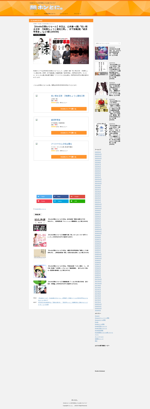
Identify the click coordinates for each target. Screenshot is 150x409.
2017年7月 (98, 289)
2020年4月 (98, 221)
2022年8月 (98, 162)
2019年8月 (98, 237)
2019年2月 (98, 250)
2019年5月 (98, 243)
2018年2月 (98, 275)
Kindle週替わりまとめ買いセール (104, 332)
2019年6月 (98, 241)
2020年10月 (98, 208)
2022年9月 (98, 160)
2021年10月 (98, 183)
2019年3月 (98, 248)
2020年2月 (98, 225)
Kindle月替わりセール (101, 328)
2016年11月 (98, 306)
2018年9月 (98, 260)
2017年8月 (98, 287)
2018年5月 (98, 268)
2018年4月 (98, 271)
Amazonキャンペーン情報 (102, 318)
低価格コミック (99, 339)
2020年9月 (98, 210)
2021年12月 (98, 179)
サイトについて (64, 13)
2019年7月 (98, 239)
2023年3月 (98, 152)
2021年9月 (98, 185)
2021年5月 (98, 193)
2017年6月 (98, 291)
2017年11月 (98, 281)
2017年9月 (98, 285)
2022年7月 (98, 164)
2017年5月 (98, 293)
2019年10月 (98, 233)
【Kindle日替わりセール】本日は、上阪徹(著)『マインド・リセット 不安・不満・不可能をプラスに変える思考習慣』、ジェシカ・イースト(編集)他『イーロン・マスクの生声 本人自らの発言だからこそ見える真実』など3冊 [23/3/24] (114, 135)
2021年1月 (98, 202)
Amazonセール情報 (100, 320)
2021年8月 (98, 187)
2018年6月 (98, 266)
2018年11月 (98, 256)
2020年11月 (98, 206)
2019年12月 (98, 229)
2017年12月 (98, 279)
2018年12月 (98, 254)
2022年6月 (98, 166)
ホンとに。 (75, 400)
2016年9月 (98, 310)
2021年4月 (98, 196)
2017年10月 (98, 283)
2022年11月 (98, 156)
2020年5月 (98, 218)
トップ (36, 13)
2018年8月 (98, 262)
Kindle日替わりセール (49, 13)
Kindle (96, 322)
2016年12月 (98, 304)
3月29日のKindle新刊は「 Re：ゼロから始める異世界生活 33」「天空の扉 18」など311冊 (115, 52)
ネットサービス (99, 336)
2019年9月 (98, 235)
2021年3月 (98, 198)
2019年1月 (98, 252)
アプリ (97, 334)
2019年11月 (98, 231)
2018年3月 (98, 273)
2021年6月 (98, 191)
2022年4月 (98, 171)
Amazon (97, 316)
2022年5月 (98, 168)
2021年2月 (98, 200)
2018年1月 (98, 277)
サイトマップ (77, 13)
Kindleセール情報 (99, 324)
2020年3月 (98, 223)
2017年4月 (98, 296)
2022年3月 (98, 173)
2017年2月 (98, 300)
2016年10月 (98, 308)
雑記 (96, 341)
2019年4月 (98, 246)
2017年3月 (98, 298)
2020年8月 (98, 212)
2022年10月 (98, 158)
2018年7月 (98, 264)
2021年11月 (98, 181)
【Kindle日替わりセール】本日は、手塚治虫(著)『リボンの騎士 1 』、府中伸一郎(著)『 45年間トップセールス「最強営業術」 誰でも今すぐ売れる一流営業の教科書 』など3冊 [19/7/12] (68, 268)
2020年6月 (98, 216)
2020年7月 (98, 214)
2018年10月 (98, 258)
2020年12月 (98, 204)
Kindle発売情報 (99, 330)
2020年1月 (98, 227)
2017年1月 (98, 302)
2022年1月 (98, 177)
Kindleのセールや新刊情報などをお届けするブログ (75, 403)
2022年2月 (98, 175)
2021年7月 (98, 189)
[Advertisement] (47, 180)
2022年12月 (98, 154)
